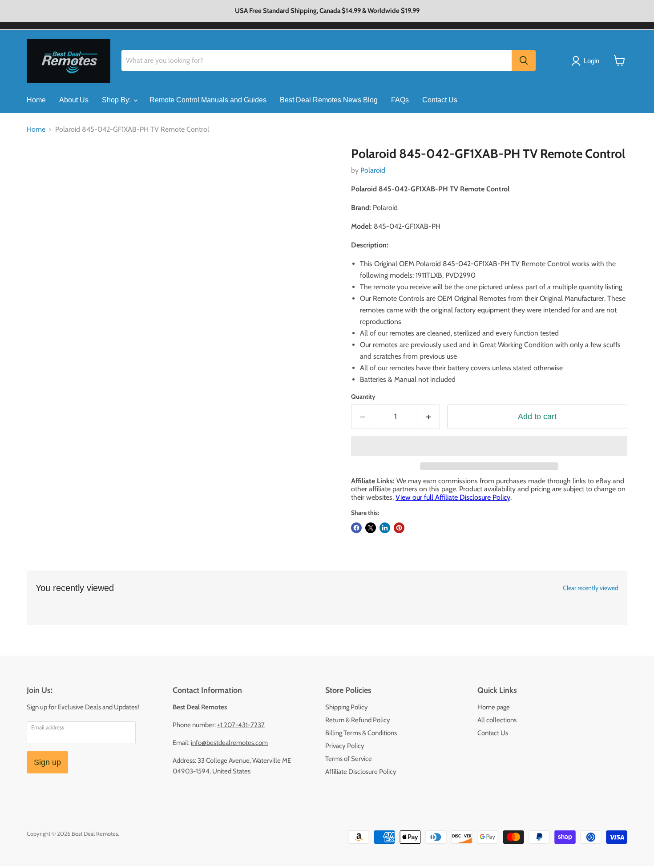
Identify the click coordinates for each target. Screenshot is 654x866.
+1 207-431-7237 (241, 725)
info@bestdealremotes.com (229, 743)
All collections (497, 720)
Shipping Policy (346, 707)
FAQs (400, 100)
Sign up (47, 762)
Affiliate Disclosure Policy (360, 772)
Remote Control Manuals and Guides (207, 100)
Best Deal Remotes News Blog (329, 100)
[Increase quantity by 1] (428, 417)
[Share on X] (370, 527)
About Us (74, 100)
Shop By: (117, 100)
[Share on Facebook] (356, 527)
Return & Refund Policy (357, 720)
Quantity (363, 396)
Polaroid (372, 170)
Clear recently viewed (590, 587)
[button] (489, 446)
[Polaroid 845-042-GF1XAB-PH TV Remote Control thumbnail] (43, 172)
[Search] (524, 60)
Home (36, 100)
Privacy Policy (344, 746)
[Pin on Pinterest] (399, 527)
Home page (493, 707)
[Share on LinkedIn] (384, 527)
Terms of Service (348, 759)
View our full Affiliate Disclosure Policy (453, 497)
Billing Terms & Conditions (361, 733)
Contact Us (439, 100)
